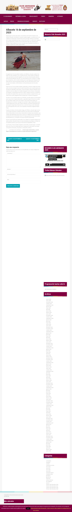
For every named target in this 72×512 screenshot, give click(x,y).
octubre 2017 (49, 421)
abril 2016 (48, 448)
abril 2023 (48, 337)
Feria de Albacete (33, 16)
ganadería (48, 475)
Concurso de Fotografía (23, 21)
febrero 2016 (49, 449)
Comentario (10, 153)
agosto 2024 (48, 319)
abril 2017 (48, 430)
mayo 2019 (48, 393)
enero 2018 (48, 417)
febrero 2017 (49, 433)
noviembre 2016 (49, 437)
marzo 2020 (48, 378)
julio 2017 (48, 425)
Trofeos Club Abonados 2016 (52, 484)
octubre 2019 (49, 386)
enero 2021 (48, 368)
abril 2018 (48, 412)
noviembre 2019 (49, 384)
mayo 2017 (48, 428)
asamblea (48, 462)
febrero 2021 (49, 367)
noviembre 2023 (49, 328)
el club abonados (8, 16)
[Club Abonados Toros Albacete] (36, 6)
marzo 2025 (48, 311)
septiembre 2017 (49, 423)
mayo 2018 (48, 411)
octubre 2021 (49, 361)
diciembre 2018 (49, 400)
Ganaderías (51, 16)
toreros (43, 16)
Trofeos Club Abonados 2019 (52, 488)
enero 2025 (48, 314)
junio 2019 (48, 392)
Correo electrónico (11, 174)
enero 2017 (48, 434)
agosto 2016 (48, 442)
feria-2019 (48, 471)
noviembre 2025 (49, 302)
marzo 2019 (48, 396)
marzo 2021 (48, 365)
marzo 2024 (48, 324)
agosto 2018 (48, 406)
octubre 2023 (49, 330)
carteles (6, 21)
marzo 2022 (48, 355)
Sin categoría (49, 481)
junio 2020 (48, 374)
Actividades (60, 16)
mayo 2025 (48, 308)
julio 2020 (48, 372)
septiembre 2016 (49, 440)
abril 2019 (48, 395)
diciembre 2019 (49, 383)
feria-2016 (48, 466)
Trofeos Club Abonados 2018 (52, 487)
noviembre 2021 (49, 359)
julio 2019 (48, 390)
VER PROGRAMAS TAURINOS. (51, 289)
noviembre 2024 (49, 315)
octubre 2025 (49, 303)
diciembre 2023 (49, 327)
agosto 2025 (48, 306)
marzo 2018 (48, 414)
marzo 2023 (48, 339)
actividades (48, 460)
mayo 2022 (48, 352)
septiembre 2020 (49, 371)
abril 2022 (48, 353)
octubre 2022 (49, 346)
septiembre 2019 (49, 387)
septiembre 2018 (49, 405)
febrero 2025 (49, 312)
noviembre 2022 (49, 344)
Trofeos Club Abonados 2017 (52, 486)
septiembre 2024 (49, 318)
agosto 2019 (48, 389)
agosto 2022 (48, 349)
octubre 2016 (49, 439)
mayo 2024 (48, 322)
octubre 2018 (49, 403)
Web (8, 179)
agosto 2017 (48, 424)
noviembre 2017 (49, 420)
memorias (48, 478)
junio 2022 (48, 350)
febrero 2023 (49, 340)
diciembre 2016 (49, 436)
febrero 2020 (49, 380)
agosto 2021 (48, 364)
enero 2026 (48, 300)
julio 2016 (48, 443)
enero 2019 (48, 399)
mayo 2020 (48, 375)
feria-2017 (48, 468)
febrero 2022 (49, 356)
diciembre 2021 (49, 358)
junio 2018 (48, 409)
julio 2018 (48, 408)
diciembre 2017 (49, 418)
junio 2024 (48, 321)
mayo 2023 (48, 336)
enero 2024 (48, 325)
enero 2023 (48, 342)
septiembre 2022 (49, 347)
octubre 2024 (49, 316)
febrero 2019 (49, 398)
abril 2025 (48, 309)
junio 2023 (48, 334)
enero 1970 (48, 451)
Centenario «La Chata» (20, 16)
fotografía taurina (50, 472)
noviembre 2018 (49, 402)
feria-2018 (48, 469)
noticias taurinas (49, 480)
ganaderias (48, 477)
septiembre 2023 (49, 331)
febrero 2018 (49, 415)
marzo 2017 (48, 431)
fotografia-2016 (49, 474)
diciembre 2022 (49, 343)
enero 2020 (48, 381)
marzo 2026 (48, 299)
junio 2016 (48, 445)
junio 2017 (48, 427)
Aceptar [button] (28, 508)
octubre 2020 (49, 370)
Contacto (34, 21)
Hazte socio (42, 21)
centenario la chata (50, 465)
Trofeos (12, 21)
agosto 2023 (48, 333)
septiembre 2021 (49, 362)
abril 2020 (48, 377)
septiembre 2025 (49, 305)
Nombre (9, 169)
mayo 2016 (48, 446)
